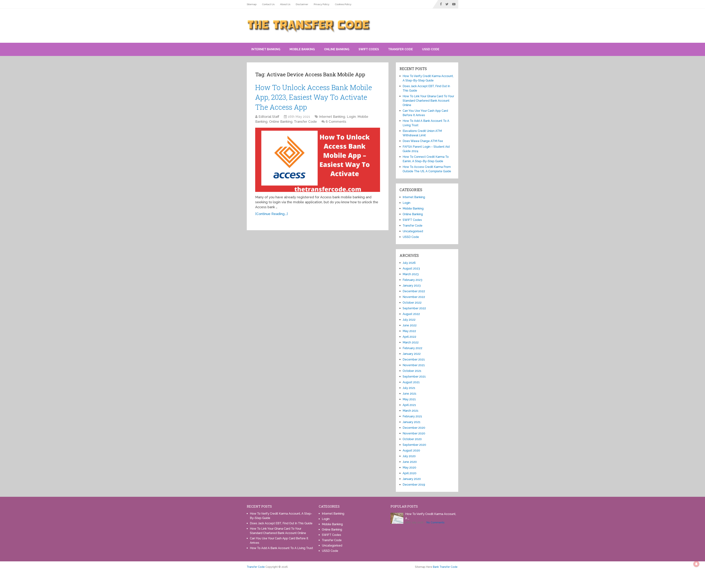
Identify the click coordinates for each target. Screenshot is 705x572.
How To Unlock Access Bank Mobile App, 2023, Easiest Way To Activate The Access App (313, 97)
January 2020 (412, 479)
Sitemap (251, 4)
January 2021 (411, 422)
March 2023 (411, 274)
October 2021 (412, 371)
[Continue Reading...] (271, 214)
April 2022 (409, 336)
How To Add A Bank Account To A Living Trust (281, 548)
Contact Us (268, 4)
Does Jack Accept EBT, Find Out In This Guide (281, 523)
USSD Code (430, 49)
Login (351, 117)
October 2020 (412, 439)
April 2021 (409, 405)
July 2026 (409, 263)
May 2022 (409, 331)
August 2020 (411, 450)
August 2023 (411, 268)
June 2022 (410, 325)
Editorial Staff (268, 117)
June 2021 (409, 393)
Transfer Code (400, 49)
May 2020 (409, 467)
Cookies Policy (343, 4)
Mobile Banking (302, 49)
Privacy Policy (321, 4)
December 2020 (414, 427)
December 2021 (414, 359)
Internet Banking (265, 49)
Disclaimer (302, 4)
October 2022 (412, 302)
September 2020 (414, 445)
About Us (285, 4)
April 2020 (409, 473)
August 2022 (411, 314)
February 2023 (412, 280)
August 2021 (411, 382)
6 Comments (336, 121)
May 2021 (409, 399)
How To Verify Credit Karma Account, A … (430, 516)
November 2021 (414, 365)
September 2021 (414, 376)
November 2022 (414, 297)
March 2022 (411, 342)
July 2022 (409, 319)
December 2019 (414, 484)
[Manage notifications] (696, 564)
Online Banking (336, 49)
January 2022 (412, 354)
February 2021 (412, 416)
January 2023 (412, 285)
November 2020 (414, 433)
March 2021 (410, 410)
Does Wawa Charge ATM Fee (423, 141)
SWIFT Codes (369, 49)
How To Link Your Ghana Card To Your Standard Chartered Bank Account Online (428, 100)
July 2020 (409, 456)
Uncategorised (413, 231)
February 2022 (412, 348)
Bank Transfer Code (445, 566)
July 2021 (409, 388)
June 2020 (410, 462)
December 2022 (414, 291)
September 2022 (414, 308)
